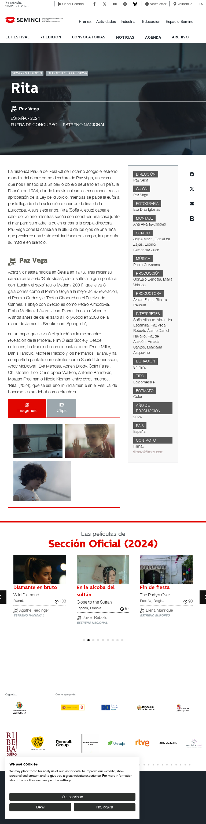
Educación (151, 21)
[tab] (27, 408)
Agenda (153, 37)
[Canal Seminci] (59, 4)
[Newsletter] (147, 4)
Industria (128, 21)
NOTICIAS (125, 37)
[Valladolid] (175, 4)
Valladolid (185, 4)
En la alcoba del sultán (96, 591)
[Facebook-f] (94, 4)
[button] (85, 21)
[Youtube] (115, 4)
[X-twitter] (104, 4)
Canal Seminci (73, 4)
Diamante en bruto (35, 587)
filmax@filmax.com (148, 452)
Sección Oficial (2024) (67, 73)
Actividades (106, 21)
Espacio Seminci (180, 21)
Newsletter (158, 4)
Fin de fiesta (155, 587)
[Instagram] (125, 4)
